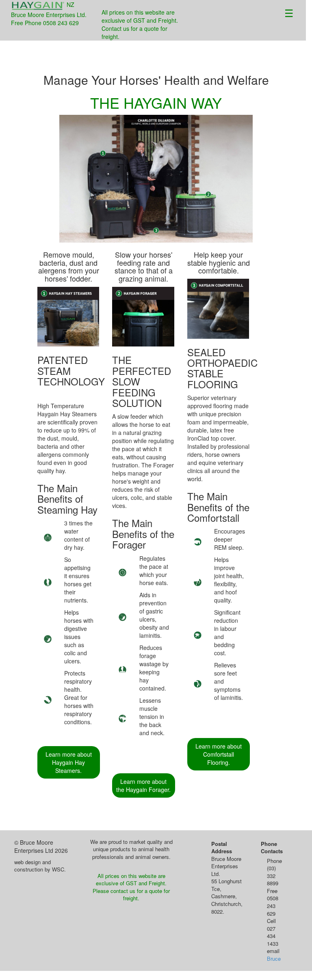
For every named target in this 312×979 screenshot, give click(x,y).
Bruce (274, 958)
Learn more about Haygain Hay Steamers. (69, 762)
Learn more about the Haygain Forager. (143, 785)
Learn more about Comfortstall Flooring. (218, 754)
